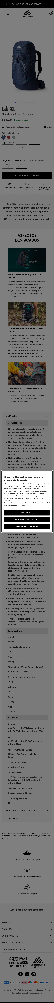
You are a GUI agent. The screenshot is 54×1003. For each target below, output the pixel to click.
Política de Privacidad (41, 503)
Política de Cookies (18, 505)
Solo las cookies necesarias (27, 519)
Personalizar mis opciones (27, 526)
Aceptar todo (27, 513)
